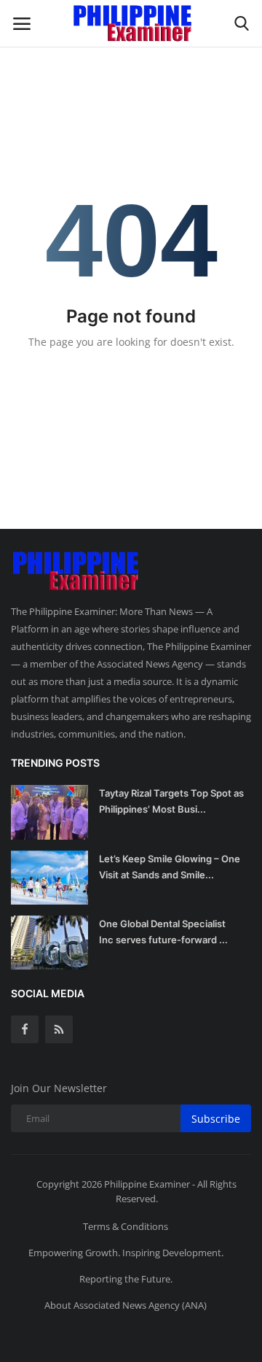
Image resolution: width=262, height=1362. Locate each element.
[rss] (59, 1029)
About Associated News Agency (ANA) (125, 1305)
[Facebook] (25, 1029)
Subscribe (215, 1119)
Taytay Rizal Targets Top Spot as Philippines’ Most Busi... (171, 801)
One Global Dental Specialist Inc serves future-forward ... (163, 931)
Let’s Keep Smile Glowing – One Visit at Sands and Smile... (169, 867)
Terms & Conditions (125, 1226)
